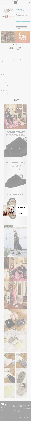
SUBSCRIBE (21, 213)
